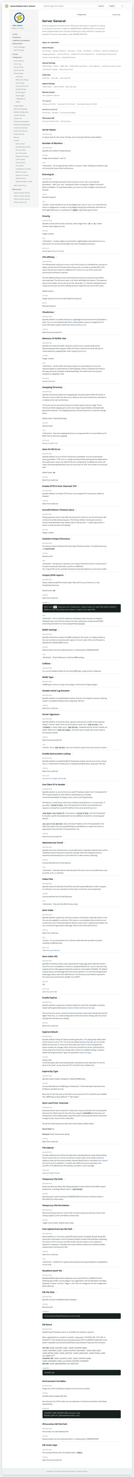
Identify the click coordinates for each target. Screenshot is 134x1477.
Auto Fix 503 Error (63, 54)
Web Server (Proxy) (22, 80)
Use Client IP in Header (50, 69)
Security (15, 54)
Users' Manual (17, 25)
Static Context (20, 144)
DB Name (55, 113)
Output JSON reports (69, 57)
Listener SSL (18, 118)
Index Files (45, 78)
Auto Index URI (65, 78)
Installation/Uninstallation (21, 40)
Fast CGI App (20, 83)
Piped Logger (20, 96)
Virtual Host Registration (22, 125)
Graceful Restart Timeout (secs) (106, 54)
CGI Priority (60, 251)
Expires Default (59, 87)
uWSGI (18, 102)
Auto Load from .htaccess (50, 95)
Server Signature (94, 66)
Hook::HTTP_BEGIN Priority (50, 1173)
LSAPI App (19, 77)
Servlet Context (21, 150)
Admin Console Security (22, 196)
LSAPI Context (20, 159)
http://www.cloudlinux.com (76, 325)
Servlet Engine (20, 92)
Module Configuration (21, 112)
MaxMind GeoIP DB (49, 109)
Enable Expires (47, 87)
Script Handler (18, 106)
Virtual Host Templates (21, 121)
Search (101, 6)
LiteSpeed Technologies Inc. (68, 1471)
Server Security (19, 70)
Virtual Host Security (21, 131)
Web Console (16, 189)
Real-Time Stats (19, 50)
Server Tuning (18, 67)
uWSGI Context (21, 178)
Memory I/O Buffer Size (110, 51)
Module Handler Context (24, 181)
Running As (71, 51)
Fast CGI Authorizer (22, 86)
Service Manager (19, 47)
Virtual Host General (20, 128)
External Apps (18, 73)
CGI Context (20, 166)
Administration (17, 44)
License (14, 34)
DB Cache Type (65, 121)
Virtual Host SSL (19, 134)
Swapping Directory (49, 54)
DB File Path (46, 113)
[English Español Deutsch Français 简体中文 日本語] (115, 6)
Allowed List (92, 808)
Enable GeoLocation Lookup (111, 66)
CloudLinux (97, 51)
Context (16, 140)
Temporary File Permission (66, 104)
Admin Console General (22, 193)
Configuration (17, 57)
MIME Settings (47, 66)
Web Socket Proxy (20, 185)
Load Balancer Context (23, 169)
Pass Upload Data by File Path (87, 104)
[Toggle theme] (127, 6)
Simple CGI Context (22, 156)
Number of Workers (59, 51)
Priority (79, 51)
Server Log (17, 64)
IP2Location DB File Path (50, 121)
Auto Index (54, 78)
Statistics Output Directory (51, 57)
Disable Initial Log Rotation (78, 66)
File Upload (46, 101)
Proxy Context (20, 163)
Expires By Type (70, 87)
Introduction (16, 37)
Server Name (46, 51)
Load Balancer (20, 99)
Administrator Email (66, 69)
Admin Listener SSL (20, 202)
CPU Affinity (87, 51)
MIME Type (64, 66)
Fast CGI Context (21, 153)
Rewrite (16, 137)
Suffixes (56, 66)
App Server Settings (20, 109)
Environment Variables (67, 113)
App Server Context (22, 175)
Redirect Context (21, 172)
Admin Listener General (22, 199)
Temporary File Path (49, 104)
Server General (19, 61)
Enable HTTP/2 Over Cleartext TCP (82, 54)
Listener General (19, 115)
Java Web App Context (23, 147)
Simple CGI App (21, 89)
